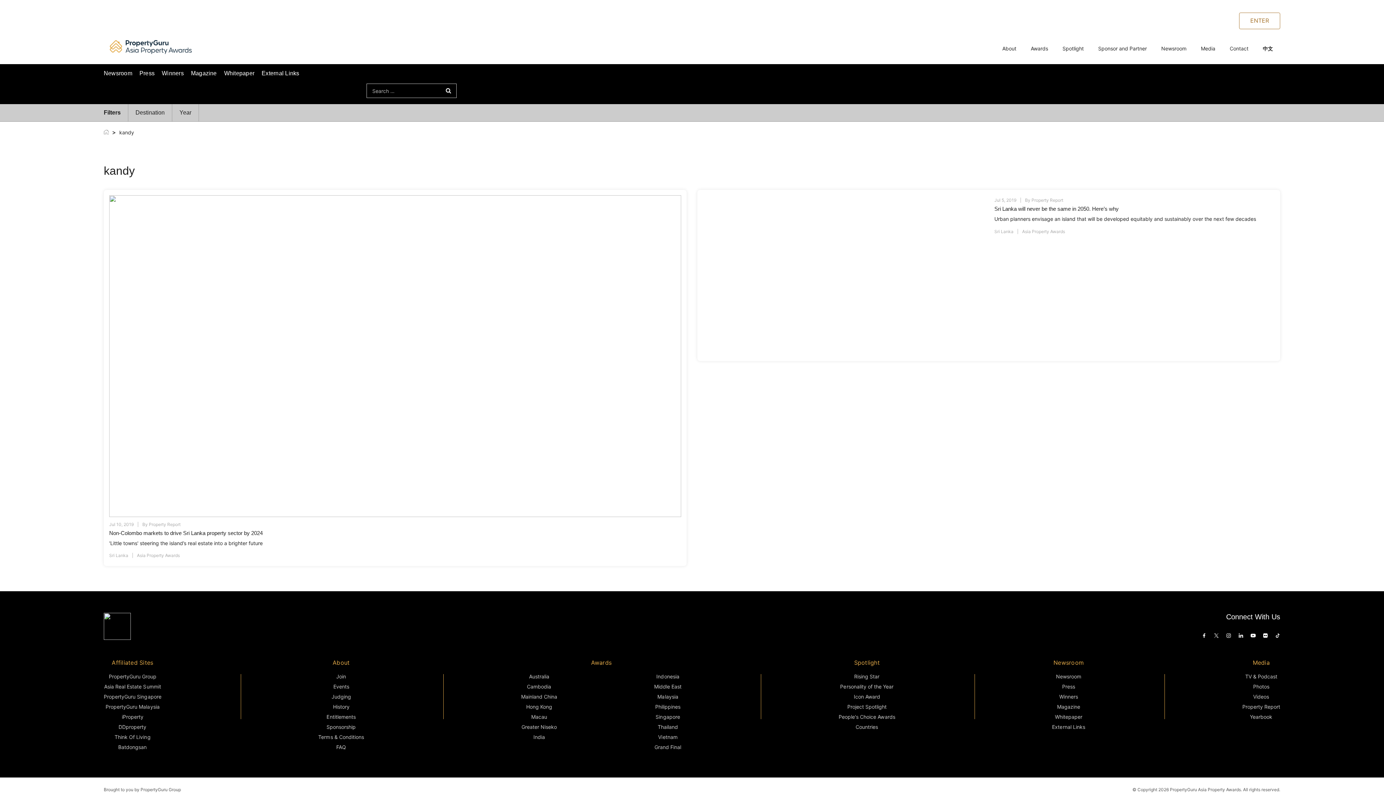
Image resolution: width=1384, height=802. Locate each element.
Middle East (668, 686)
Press (147, 73)
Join (341, 676)
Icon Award (867, 697)
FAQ (341, 747)
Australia (539, 676)
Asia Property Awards (158, 555)
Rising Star (866, 676)
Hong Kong (539, 707)
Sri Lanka (118, 555)
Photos (1261, 686)
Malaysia (667, 697)
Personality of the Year (866, 686)
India (539, 737)
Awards (1039, 48)
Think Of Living (132, 737)
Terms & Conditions (341, 737)
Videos (1261, 697)
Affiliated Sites (132, 662)
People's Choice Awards (867, 717)
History (341, 707)
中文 (1268, 48)
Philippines (667, 707)
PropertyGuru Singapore (132, 697)
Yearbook (1261, 717)
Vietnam (667, 737)
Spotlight (1073, 48)
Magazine (204, 73)
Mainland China (539, 697)
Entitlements (341, 717)
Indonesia (667, 676)
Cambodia (539, 686)
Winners (173, 73)
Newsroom (1173, 48)
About (1009, 48)
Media (1208, 48)
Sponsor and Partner (1122, 48)
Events (341, 686)
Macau (539, 717)
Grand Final (668, 747)
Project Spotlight (867, 707)
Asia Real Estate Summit (132, 686)
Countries (867, 727)
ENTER (1259, 20)
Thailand (668, 727)
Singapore (668, 717)
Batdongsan (132, 747)
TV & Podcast (1261, 676)
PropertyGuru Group (133, 676)
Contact (1239, 48)
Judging (341, 697)
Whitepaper (239, 73)
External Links (280, 73)
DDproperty (132, 727)
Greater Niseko (539, 727)
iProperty (132, 717)
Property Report (165, 524)
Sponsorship (341, 727)
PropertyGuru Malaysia (133, 707)
